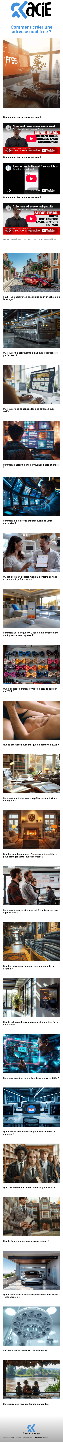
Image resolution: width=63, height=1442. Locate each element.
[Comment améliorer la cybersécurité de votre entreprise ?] (31, 496)
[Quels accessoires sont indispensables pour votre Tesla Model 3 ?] (31, 1270)
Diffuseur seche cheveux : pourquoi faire (25, 1350)
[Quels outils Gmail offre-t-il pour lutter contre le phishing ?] (31, 1107)
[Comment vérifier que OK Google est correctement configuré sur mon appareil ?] (31, 608)
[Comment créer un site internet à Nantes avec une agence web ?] (31, 885)
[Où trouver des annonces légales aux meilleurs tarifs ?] (31, 384)
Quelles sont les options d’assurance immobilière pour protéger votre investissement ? (30, 855)
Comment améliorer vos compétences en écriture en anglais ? (30, 799)
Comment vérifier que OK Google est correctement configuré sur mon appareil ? (30, 634)
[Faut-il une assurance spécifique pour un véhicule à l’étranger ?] (31, 272)
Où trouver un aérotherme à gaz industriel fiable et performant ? (30, 354)
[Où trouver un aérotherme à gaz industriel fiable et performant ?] (31, 328)
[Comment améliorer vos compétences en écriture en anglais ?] (31, 773)
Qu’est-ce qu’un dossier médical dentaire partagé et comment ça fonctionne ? (30, 578)
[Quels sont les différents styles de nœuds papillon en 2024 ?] (31, 664)
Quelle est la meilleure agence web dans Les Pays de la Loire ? (30, 1023)
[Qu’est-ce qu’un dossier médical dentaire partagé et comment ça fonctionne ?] (31, 552)
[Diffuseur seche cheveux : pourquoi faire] (31, 1326)
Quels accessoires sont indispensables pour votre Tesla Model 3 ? (30, 1296)
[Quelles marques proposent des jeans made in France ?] (31, 941)
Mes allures (16, 239)
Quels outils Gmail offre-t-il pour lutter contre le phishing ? (29, 1133)
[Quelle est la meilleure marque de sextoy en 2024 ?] (31, 720)
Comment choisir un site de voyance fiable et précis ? (31, 466)
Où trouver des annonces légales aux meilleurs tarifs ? (28, 410)
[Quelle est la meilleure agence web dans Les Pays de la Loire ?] (31, 997)
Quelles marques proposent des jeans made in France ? (28, 967)
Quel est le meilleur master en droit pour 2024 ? (29, 1187)
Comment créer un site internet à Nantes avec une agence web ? (30, 911)
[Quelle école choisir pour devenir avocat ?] (31, 1216)
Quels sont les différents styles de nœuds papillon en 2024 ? (30, 690)
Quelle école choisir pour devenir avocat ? (26, 1241)
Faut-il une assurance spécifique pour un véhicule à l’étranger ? (31, 298)
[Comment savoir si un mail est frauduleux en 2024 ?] (31, 1053)
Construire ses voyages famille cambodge (26, 1404)
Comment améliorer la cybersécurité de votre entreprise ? (27, 522)
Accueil (6, 239)
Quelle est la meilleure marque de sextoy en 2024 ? (31, 744)
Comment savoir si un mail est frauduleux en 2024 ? (31, 1078)
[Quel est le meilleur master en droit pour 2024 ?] (31, 1163)
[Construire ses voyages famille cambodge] (31, 1379)
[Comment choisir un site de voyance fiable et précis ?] (31, 440)
